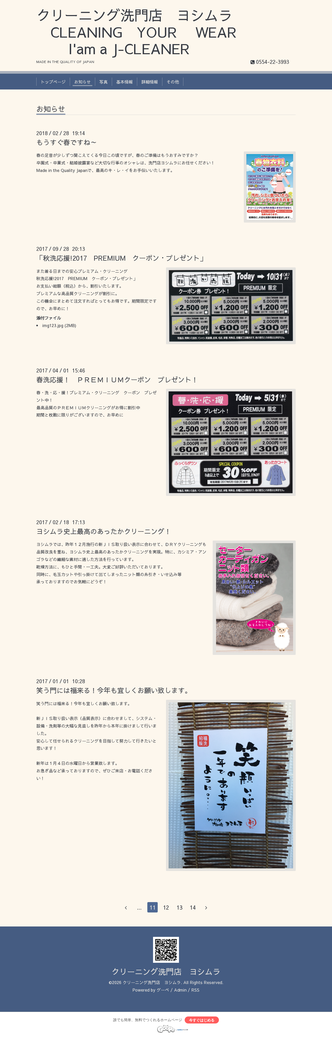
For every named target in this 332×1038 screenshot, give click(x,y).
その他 (173, 82)
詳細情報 (149, 82)
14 (193, 907)
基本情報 (124, 82)
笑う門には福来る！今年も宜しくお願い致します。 (113, 690)
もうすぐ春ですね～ (66, 142)
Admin (180, 990)
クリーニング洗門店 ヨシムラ (166, 971)
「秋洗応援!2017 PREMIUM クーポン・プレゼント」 (121, 257)
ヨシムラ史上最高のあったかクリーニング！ (103, 531)
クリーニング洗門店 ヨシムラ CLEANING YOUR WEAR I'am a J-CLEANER (143, 31)
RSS (195, 990)
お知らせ (82, 82)
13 (179, 907)
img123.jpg (52, 325)
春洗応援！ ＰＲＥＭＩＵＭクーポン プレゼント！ (117, 379)
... (139, 907)
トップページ (53, 82)
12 (166, 907)
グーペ (163, 990)
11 (152, 907)
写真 (103, 82)
